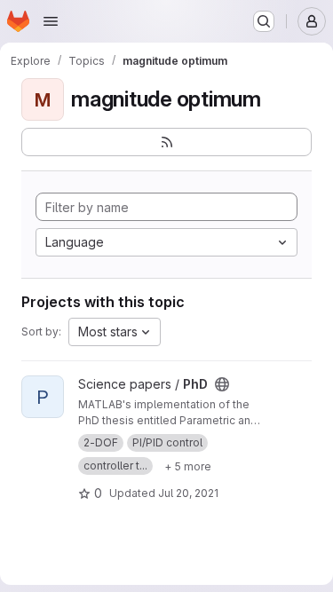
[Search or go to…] (263, 21)
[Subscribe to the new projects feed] (166, 142)
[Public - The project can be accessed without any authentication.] (222, 384)
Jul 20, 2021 (188, 493)
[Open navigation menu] (50, 21)
